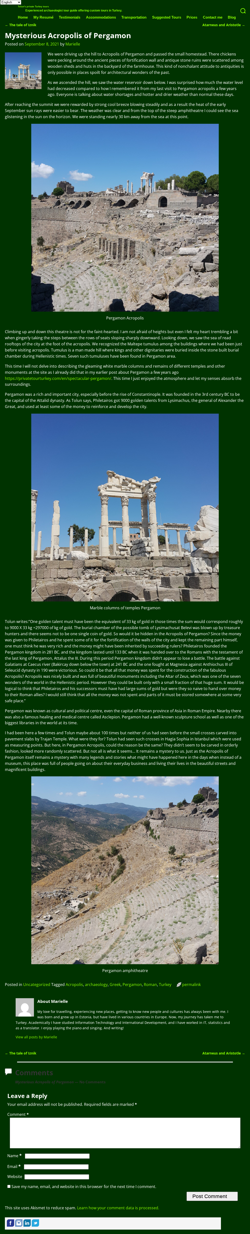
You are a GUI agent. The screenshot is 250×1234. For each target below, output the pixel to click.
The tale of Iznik (20, 25)
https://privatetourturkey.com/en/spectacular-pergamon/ (58, 378)
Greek (115, 984)
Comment (18, 1114)
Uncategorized (36, 984)
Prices (192, 17)
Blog (232, 17)
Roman (150, 984)
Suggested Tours (166, 17)
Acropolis (74, 984)
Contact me (212, 17)
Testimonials (69, 17)
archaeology (96, 984)
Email (14, 1166)
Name (14, 1155)
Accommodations (101, 17)
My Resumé (43, 17)
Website (14, 1176)
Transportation (133, 17)
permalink (191, 984)
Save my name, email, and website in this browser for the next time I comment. (83, 1186)
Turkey (165, 984)
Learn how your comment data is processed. (118, 1208)
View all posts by (36, 1037)
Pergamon (132, 984)
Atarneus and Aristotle (223, 25)
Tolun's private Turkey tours (33, 6)
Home (23, 17)
